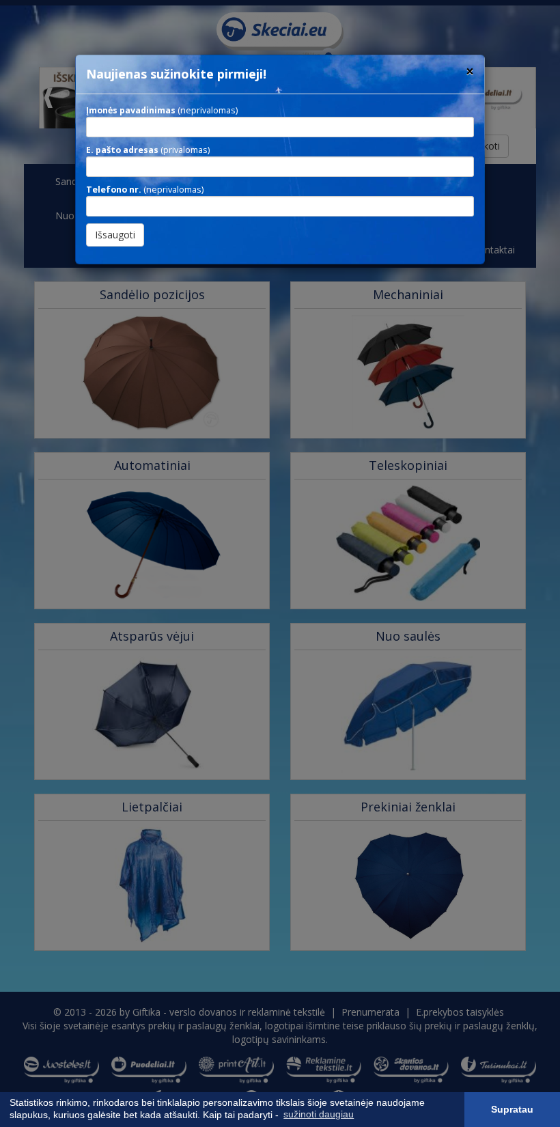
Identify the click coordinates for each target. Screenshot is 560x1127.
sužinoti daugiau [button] (318, 1114)
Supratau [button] (512, 1109)
